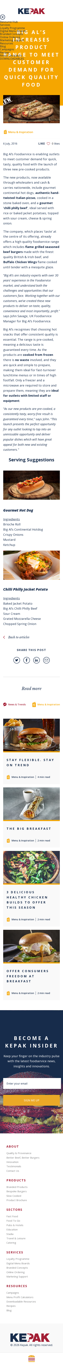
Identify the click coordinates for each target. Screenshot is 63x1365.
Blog (3, 46)
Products (16, 1180)
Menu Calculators (11, 55)
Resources (6, 43)
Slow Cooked (13, 1195)
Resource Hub (9, 22)
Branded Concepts (11, 34)
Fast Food (12, 1216)
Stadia (9, 1234)
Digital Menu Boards (13, 31)
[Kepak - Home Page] (31, 1338)
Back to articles (18, 637)
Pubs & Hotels (14, 1225)
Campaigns (7, 49)
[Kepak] (31, 13)
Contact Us (12, 1170)
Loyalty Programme (12, 28)
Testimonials (13, 1166)
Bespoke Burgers (16, 1191)
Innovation (12, 1162)
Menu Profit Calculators (19, 1297)
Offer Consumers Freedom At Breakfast (28, 976)
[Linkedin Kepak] (36, 660)
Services (5, 25)
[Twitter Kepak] (16, 660)
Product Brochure (16, 1200)
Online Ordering (10, 37)
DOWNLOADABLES (12, 59)
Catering (11, 1242)
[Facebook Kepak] (26, 660)
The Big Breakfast (29, 829)
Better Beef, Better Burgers (22, 1157)
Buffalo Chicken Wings (20, 262)
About (12, 1146)
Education (12, 1229)
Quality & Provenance (18, 1153)
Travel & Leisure (16, 1238)
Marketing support (12, 40)
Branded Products (17, 1187)
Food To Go (13, 1220)
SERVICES (14, 1252)
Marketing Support (17, 1276)
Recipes (5, 52)
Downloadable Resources (21, 1301)
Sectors (14, 1209)
